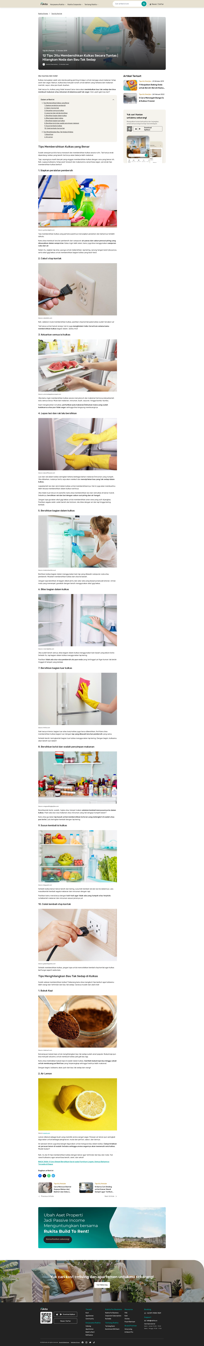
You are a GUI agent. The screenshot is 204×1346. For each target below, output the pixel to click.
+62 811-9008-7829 (154, 1313)
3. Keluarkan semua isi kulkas (54, 110)
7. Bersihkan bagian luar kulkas (54, 121)
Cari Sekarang (102, 1285)
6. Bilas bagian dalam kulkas (53, 118)
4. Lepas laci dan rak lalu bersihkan (56, 113)
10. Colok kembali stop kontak (54, 128)
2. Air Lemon (48, 137)
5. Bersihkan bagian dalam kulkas (55, 116)
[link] (147, 128)
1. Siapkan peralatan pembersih (55, 105)
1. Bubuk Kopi (48, 134)
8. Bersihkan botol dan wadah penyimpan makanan (61, 123)
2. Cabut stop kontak (51, 108)
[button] (156, 4)
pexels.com (46, 1133)
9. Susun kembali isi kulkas (53, 126)
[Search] (144, 3)
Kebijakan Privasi (75, 1342)
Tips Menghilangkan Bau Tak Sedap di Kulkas (58, 132)
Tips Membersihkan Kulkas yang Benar (56, 103)
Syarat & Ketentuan (64, 1342)
